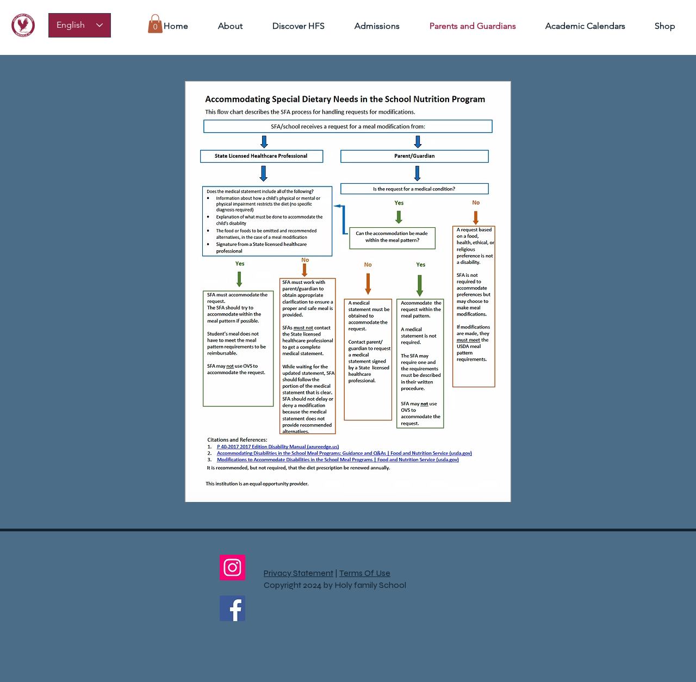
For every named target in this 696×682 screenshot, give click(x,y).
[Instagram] (232, 567)
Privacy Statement (298, 573)
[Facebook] (232, 608)
